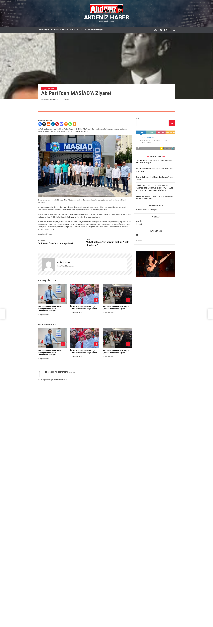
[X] (44, 124)
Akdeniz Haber (106, 17)
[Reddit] (48, 124)
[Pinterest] (57, 124)
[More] (74, 124)
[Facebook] (40, 124)
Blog (137, 235)
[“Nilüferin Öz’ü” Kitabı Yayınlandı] (2, 314)
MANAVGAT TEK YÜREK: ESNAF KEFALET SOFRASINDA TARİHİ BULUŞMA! (77, 30)
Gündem (139, 241)
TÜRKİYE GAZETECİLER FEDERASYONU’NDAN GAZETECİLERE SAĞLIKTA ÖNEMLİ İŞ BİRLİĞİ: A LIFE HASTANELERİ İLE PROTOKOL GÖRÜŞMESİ (154, 188)
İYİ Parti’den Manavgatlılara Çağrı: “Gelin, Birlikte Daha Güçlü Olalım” (84, 307)
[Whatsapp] (70, 124)
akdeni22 (67, 99)
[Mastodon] (61, 124)
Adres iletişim (44, 30)
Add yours (72, 372)
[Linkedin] (53, 124)
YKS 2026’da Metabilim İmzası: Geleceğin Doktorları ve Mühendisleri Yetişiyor (50, 308)
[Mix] (66, 124)
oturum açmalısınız (60, 380)
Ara (137, 118)
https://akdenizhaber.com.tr (65, 266)
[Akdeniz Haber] (48, 264)
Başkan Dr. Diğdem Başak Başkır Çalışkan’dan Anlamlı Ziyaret (116, 307)
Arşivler (139, 221)
